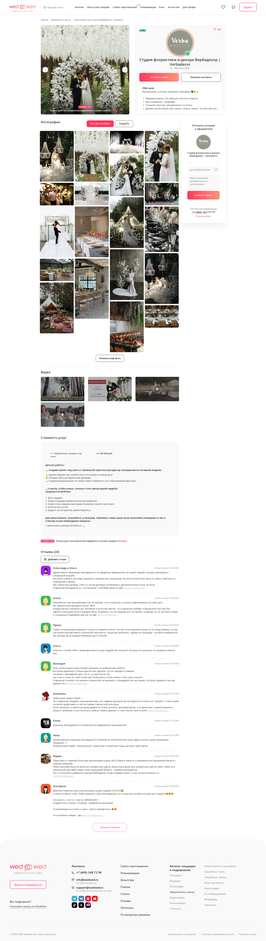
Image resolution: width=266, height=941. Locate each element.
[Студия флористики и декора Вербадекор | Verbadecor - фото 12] (162, 229)
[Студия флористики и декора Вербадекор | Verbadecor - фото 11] (92, 231)
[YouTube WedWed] (95, 898)
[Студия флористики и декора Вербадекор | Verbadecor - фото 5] (162, 156)
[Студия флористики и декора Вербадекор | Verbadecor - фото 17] (57, 270)
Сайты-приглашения (125, 7)
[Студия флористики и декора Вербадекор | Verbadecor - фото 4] (127, 142)
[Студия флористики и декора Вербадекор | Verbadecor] (85, 69)
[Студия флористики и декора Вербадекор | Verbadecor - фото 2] (57, 156)
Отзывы (126, 901)
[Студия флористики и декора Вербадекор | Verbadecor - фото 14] (127, 274)
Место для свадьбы (98, 7)
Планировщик (148, 7)
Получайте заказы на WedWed (28, 906)
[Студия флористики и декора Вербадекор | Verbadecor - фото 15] (162, 278)
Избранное (223, 7)
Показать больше (110, 827)
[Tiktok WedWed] (74, 905)
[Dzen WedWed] (81, 905)
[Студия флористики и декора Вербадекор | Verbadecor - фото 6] (127, 175)
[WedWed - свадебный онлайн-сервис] (30, 870)
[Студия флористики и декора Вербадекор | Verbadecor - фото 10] (127, 222)
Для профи (189, 7)
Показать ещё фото (110, 358)
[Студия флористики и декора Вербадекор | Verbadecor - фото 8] (92, 194)
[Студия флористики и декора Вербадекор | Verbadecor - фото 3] (92, 156)
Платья (125, 887)
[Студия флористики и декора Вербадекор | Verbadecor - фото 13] (57, 232)
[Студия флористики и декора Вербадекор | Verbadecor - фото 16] (92, 289)
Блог (162, 7)
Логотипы (127, 908)
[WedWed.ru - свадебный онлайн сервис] (22, 6)
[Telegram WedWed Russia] (74, 898)
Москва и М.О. (55, 7)
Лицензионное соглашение (182, 934)
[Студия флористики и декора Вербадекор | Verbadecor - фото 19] (127, 326)
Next (124, 69)
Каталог (79, 7)
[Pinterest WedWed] (88, 898)
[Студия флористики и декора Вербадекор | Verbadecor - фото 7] (57, 194)
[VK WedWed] (81, 898)
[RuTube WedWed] (88, 905)
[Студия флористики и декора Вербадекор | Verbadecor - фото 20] (162, 316)
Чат (233, 7)
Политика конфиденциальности (217, 934)
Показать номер (203, 216)
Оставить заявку (203, 195)
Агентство (174, 7)
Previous (45, 69)
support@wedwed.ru (89, 888)
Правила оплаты (247, 934)
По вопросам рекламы (135, 915)
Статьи (125, 894)
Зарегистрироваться (28, 885)
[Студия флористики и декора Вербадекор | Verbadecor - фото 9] (162, 194)
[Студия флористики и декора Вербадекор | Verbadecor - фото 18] (57, 307)
